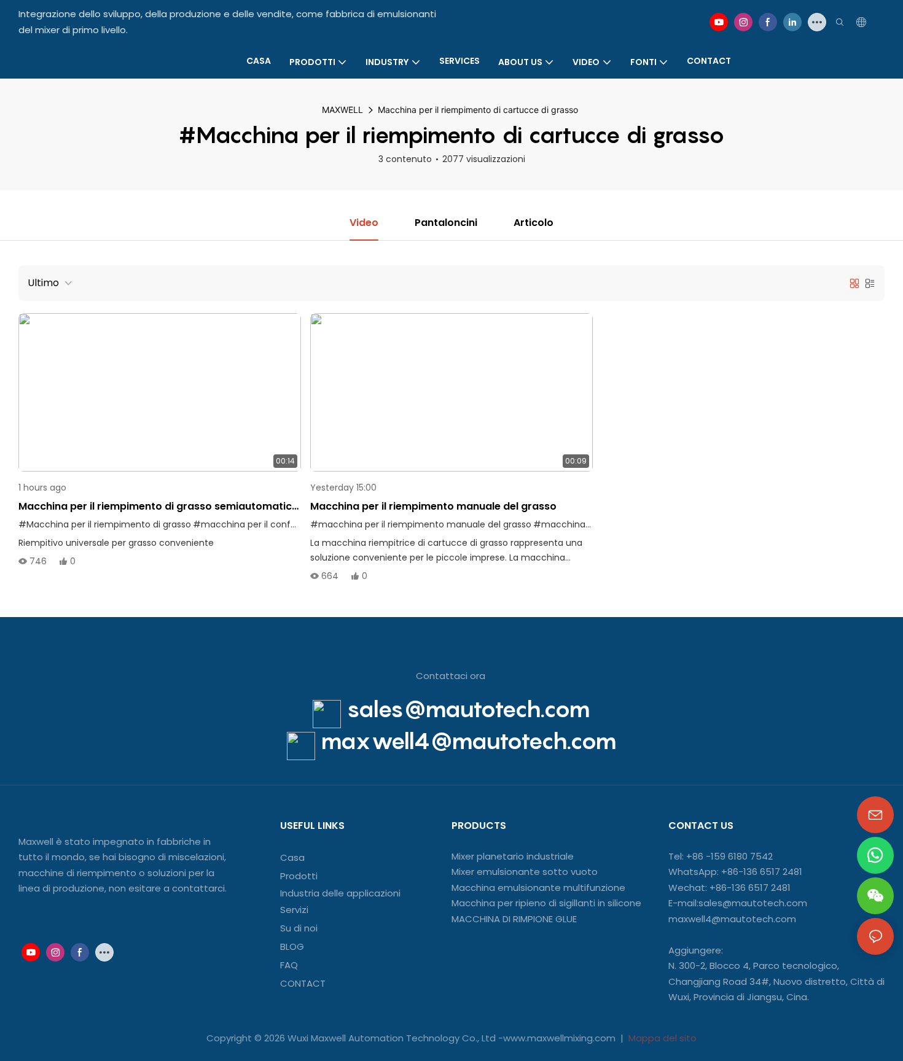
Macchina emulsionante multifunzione (538, 887)
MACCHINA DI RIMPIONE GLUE (514, 918)
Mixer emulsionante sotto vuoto (525, 871)
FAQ (289, 964)
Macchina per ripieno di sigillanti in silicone (546, 902)
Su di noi (299, 928)
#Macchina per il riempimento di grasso (104, 524)
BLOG (292, 946)
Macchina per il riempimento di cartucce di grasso (478, 109)
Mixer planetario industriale (513, 856)
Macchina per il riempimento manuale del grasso (433, 506)
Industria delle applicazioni (340, 893)
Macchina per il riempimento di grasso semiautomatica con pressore (158, 506)
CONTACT (304, 983)
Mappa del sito (661, 1038)
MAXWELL (342, 109)
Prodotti (299, 875)
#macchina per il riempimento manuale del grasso (420, 524)
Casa (292, 857)
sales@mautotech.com (468, 708)
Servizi (294, 909)
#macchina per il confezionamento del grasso (293, 524)
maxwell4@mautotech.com (469, 740)
